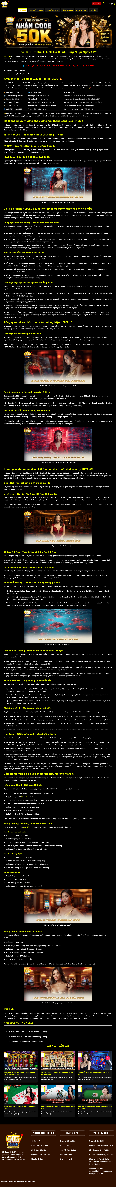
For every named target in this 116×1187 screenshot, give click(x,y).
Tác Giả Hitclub (66, 1155)
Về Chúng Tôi (36, 1141)
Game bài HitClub (36, 10)
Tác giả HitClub (37, 1159)
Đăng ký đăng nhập (67, 1141)
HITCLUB (7, 56)
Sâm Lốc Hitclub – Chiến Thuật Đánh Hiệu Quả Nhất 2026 (95, 1107)
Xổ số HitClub (67, 10)
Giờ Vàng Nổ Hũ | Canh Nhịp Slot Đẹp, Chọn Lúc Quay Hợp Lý (57, 1073)
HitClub (23, 10)
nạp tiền (26, 827)
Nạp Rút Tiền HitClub (68, 1150)
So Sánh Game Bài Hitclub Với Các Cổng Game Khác (58, 1107)
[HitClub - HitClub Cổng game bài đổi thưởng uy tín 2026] (9, 4)
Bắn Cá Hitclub (52, 10)
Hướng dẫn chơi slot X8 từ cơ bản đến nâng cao (93, 1073)
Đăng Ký (24, 797)
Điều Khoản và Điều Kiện (40, 1155)
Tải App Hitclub (66, 1145)
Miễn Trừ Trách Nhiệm (39, 1145)
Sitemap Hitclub (66, 1159)
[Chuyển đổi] (6, 1032)
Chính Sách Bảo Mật (38, 1150)
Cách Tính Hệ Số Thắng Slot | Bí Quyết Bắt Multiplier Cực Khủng (19, 1073)
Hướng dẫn (81, 10)
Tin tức (93, 10)
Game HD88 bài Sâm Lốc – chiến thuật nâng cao (20, 1107)
